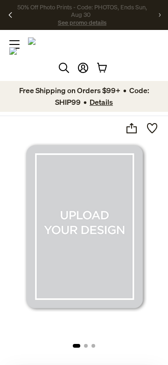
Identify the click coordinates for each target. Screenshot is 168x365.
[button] (83, 68)
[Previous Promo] (10, 15)
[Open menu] (14, 44)
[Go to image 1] (76, 346)
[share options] (131, 128)
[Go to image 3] (93, 346)
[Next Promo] (160, 15)
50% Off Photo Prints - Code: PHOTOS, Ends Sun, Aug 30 (82, 11)
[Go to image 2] (86, 346)
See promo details (82, 22)
